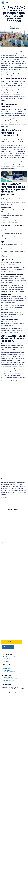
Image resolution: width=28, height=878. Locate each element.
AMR (14, 504)
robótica (17, 504)
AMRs (2, 375)
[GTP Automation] (4, 2)
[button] (8, 647)
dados (14, 330)
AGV (11, 504)
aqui (21, 492)
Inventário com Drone (8, 680)
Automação (14, 27)
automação (19, 144)
